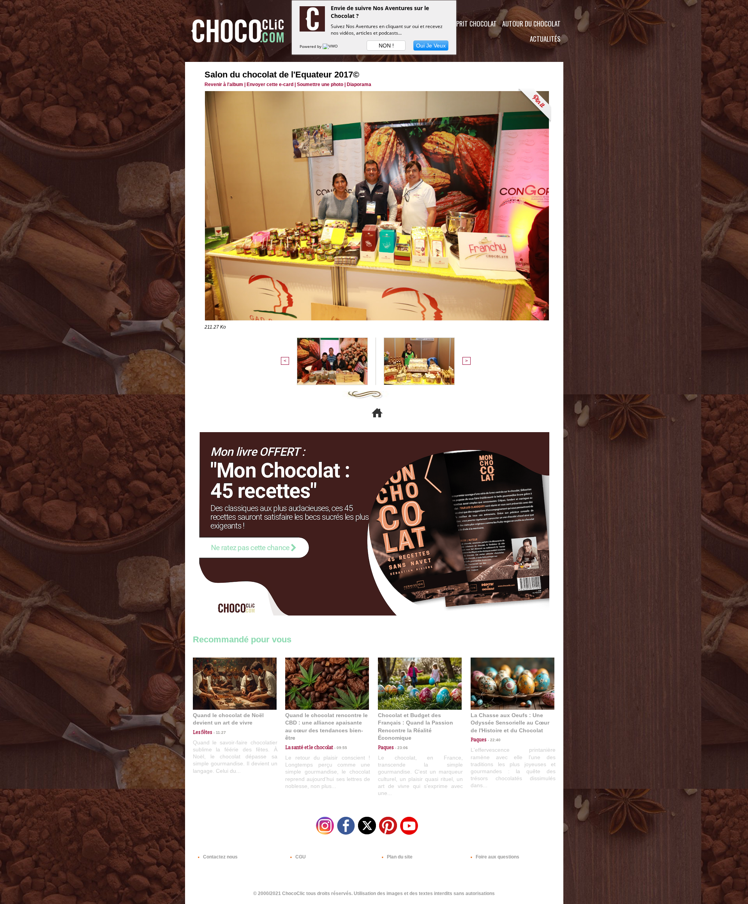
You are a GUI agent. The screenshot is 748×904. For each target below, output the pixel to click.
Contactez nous (220, 857)
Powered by (311, 46)
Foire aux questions (497, 857)
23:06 (401, 748)
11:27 (219, 732)
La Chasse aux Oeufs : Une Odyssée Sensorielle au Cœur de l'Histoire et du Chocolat (510, 722)
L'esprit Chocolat (471, 23)
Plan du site (399, 857)
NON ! (386, 45)
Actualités (545, 39)
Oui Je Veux (431, 45)
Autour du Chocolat (531, 23)
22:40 (494, 740)
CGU (300, 857)
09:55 (340, 748)
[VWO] (331, 46)
